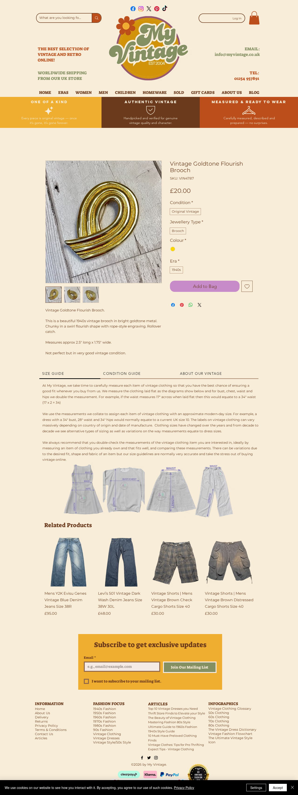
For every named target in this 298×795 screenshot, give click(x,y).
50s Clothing (218, 713)
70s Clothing (218, 721)
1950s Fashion (104, 713)
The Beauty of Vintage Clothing (172, 718)
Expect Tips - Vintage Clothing (171, 749)
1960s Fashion (104, 717)
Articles (41, 738)
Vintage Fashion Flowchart (230, 734)
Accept (278, 787)
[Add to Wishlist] (247, 286)
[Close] (292, 787)
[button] (254, 17)
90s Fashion (103, 730)
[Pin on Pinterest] (182, 305)
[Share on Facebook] (173, 305)
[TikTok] (164, 8)
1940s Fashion (104, 709)
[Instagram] (141, 8)
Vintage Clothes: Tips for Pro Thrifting (176, 745)
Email (90, 658)
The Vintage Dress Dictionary (232, 729)
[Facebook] (133, 8)
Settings (256, 787)
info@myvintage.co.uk (237, 54)
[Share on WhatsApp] (190, 305)
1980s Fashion (104, 725)
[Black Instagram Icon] (156, 757)
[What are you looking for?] (96, 18)
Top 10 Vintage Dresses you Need (173, 708)
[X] (149, 8)
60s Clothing (218, 717)
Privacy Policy (184, 787)
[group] (149, 580)
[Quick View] (68, 562)
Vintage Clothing (107, 734)
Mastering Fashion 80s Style (169, 722)
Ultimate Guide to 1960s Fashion (172, 727)
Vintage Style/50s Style (112, 742)
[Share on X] (199, 305)
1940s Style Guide (161, 731)
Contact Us (44, 734)
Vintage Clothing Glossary (229, 708)
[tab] (69, 374)
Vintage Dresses (106, 738)
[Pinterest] (156, 8)
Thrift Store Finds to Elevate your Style (176, 713)
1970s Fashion (104, 721)
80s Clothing (218, 725)
